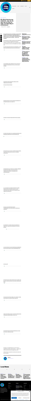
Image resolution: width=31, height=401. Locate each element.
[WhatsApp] (1, 41)
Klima (22, 45)
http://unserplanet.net (10, 358)
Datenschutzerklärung (21, 399)
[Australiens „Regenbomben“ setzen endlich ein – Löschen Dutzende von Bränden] (19, 370)
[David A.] (5, 358)
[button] (29, 391)
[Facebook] (1, 35)
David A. (9, 357)
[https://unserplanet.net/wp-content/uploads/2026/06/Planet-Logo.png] (6, 7)
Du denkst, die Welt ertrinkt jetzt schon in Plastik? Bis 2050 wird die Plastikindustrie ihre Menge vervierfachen (26, 60)
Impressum (26, 399)
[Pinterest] (1, 39)
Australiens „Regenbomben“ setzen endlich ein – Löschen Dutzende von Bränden (19, 376)
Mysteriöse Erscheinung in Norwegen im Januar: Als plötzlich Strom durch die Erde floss (11, 376)
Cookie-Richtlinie (16, 399)
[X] (1, 37)
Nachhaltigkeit (24, 57)
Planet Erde (2, 373)
